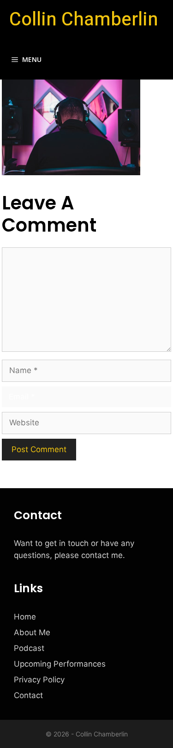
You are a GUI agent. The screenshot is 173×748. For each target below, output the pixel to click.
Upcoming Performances (60, 663)
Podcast (29, 648)
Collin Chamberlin (83, 19)
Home (25, 616)
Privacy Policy (39, 679)
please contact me (88, 555)
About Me (32, 632)
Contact (28, 695)
